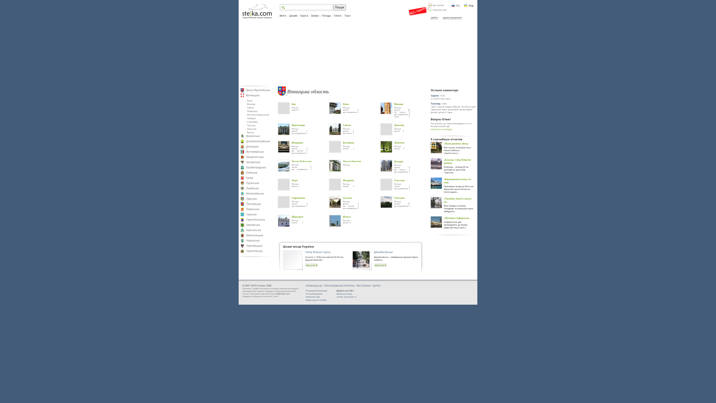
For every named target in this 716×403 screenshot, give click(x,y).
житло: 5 (301, 167)
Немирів (251, 118)
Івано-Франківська (258, 90)
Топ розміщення (314, 293)
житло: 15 (402, 204)
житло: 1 (295, 110)
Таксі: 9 (402, 116)
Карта (304, 15)
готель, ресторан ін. (347, 296)
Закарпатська (255, 157)
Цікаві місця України (298, 246)
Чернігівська (254, 251)
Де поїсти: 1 (299, 151)
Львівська (252, 188)
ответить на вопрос (441, 129)
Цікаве (293, 15)
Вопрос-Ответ (441, 119)
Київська (251, 172)
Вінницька (253, 95)
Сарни (435, 95)
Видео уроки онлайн (316, 300)
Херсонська (253, 230)
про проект (438, 5)
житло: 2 (348, 186)
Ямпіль (250, 132)
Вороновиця (298, 125)
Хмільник (251, 128)
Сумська (251, 214)
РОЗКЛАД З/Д (314, 285)
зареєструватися (452, 17)
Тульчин (251, 125)
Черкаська (253, 240)
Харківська (253, 225)
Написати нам (440, 9)
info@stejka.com (282, 293)
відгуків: (311, 265)
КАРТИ (376, 285)
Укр (471, 5)
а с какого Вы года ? (441, 98)
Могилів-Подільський (258, 114)
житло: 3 (348, 131)
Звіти (282, 15)
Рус (458, 5)
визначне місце (344, 293)
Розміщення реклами (316, 290)
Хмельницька (254, 235)
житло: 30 (402, 110)
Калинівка (348, 142)
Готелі (337, 15)
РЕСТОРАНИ (364, 285)
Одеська (251, 198)
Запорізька (253, 162)
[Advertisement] (358, 53)
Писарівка (348, 180)
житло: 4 (299, 148)
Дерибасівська (383, 252)
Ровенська (252, 209)
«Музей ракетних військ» (456, 143)
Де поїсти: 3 (348, 133)
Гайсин (250, 107)
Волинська (253, 136)
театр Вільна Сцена (317, 252)
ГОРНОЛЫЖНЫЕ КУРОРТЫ (339, 285)
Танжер (435, 103)
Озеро (295, 180)
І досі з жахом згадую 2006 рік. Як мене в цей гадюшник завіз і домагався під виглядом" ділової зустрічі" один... (453, 109)
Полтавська (253, 204)
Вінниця (251, 104)
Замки (315, 15)
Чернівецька (254, 245)
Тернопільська (255, 219)
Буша (249, 100)
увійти (434, 17)
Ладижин (399, 142)
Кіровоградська (256, 167)
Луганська (252, 183)
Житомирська (255, 151)
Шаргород (297, 216)
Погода (326, 15)
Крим (249, 177)
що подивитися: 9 (402, 114)
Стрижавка (252, 121)
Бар (294, 104)
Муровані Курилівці (352, 161)
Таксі (347, 15)
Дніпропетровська (258, 141)
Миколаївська (255, 193)
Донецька (252, 146)
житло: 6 (402, 167)
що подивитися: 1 (351, 112)
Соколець (399, 180)
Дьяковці (399, 125)
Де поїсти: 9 (402, 112)
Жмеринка (252, 111)
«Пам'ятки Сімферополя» (457, 218)
